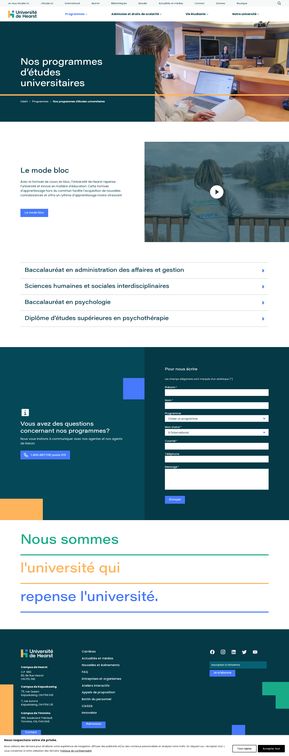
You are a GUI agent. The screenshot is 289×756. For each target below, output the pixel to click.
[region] (144, 745)
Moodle (142, 3)
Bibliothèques (119, 3)
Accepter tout (271, 748)
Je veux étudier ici (18, 3)
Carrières (89, 651)
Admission (93, 724)
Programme (173, 413)
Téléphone (172, 454)
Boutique (242, 3)
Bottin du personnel (96, 699)
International (72, 3)
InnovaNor (89, 713)
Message (172, 467)
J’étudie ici (47, 3)
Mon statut (173, 427)
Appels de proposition (98, 692)
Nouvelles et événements (101, 665)
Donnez (220, 3)
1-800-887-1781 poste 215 (48, 455)
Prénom (171, 387)
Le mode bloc (34, 212)
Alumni (95, 3)
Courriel (171, 441)
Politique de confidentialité (76, 750)
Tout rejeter (244, 748)
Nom (169, 400)
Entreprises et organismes (101, 679)
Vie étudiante (196, 14)
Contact (200, 3)
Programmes (75, 14)
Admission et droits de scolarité (135, 14)
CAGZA (87, 706)
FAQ (85, 672)
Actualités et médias (171, 3)
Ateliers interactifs (96, 685)
